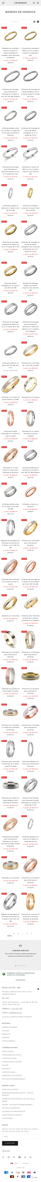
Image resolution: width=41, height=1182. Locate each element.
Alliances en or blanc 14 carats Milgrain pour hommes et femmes (11, 800)
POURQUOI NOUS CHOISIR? (12, 1062)
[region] (20, 953)
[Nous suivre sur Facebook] (3, 1157)
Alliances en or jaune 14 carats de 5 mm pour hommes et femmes (30, 916)
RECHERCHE (6, 1069)
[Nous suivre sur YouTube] (20, 1157)
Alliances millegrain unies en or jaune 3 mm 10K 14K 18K (30, 208)
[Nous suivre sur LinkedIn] (30, 1157)
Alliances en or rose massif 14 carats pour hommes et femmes (11, 470)
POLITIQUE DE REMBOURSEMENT (13, 1079)
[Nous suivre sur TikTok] (25, 1157)
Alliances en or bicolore (30, 397)
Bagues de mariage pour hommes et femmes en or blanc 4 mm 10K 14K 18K (10, 544)
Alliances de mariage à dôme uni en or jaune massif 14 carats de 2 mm (30, 51)
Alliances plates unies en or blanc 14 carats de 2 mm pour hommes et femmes (10, 131)
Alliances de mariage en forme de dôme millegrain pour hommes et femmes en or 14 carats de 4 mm (30, 246)
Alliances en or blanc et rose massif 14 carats (10, 690)
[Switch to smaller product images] (38, 22)
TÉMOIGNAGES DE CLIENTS (11, 1055)
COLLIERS (5, 1031)
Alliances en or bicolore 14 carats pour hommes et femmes (10, 727)
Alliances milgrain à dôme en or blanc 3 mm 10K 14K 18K (10, 208)
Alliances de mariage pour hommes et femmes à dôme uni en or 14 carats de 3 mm (10, 170)
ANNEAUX (5, 1038)
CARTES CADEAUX (8, 1041)
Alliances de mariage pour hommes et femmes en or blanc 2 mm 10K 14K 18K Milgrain (10, 92)
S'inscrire (10, 1143)
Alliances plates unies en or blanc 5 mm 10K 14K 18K (10, 506)
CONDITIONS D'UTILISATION (12, 1076)
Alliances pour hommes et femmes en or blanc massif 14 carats (10, 764)
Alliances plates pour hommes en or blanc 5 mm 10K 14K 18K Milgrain (30, 470)
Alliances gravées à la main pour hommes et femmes (30, 764)
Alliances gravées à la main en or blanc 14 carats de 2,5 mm (30, 839)
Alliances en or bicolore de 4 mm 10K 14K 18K (30, 364)
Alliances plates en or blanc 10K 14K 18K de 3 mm (10, 365)
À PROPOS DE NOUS (9, 1058)
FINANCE (5, 1065)
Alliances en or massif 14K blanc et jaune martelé (30, 433)
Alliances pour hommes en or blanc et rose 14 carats (10, 581)
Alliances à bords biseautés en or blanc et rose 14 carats (10, 433)
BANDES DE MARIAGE (9, 1027)
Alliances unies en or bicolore (30, 505)
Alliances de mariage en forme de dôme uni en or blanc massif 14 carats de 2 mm (30, 92)
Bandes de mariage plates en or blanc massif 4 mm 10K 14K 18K (30, 286)
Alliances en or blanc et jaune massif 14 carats (10, 398)
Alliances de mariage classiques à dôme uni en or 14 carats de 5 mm (10, 324)
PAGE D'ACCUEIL (8, 1052)
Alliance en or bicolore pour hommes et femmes (30, 691)
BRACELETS (6, 1034)
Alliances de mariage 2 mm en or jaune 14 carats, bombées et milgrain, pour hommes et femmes (10, 52)
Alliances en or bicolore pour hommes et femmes (30, 543)
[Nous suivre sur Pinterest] (14, 1157)
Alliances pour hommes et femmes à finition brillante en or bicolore (30, 618)
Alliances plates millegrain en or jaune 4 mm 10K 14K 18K (10, 285)
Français (25, 1163)
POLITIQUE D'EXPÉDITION (11, 1108)
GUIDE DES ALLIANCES (10, 1089)
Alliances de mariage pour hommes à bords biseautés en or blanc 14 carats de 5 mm (30, 801)
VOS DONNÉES (7, 1118)
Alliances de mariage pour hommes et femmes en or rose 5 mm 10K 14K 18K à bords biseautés (10, 841)
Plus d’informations (20, 979)
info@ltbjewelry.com (15, 1013)
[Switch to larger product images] (34, 22)
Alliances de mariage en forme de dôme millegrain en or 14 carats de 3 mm (30, 131)
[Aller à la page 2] (31, 933)
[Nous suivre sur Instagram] (9, 1157)
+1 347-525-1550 (16, 1009)
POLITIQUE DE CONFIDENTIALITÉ (13, 1111)
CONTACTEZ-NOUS (8, 1072)
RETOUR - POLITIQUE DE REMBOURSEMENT (17, 1105)
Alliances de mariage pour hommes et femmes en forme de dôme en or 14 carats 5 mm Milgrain (30, 326)
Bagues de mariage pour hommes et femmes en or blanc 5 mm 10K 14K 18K (10, 917)
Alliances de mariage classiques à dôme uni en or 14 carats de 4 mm (10, 244)
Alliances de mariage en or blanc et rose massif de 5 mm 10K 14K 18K (30, 581)
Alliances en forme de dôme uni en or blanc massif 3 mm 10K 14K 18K (30, 170)
